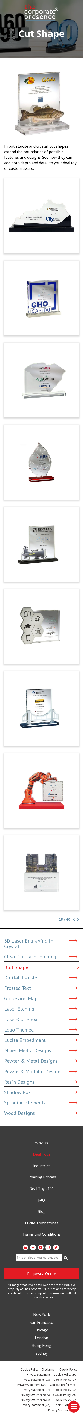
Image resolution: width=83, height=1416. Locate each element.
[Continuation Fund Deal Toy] (41, 298)
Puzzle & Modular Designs (33, 1071)
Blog (42, 1212)
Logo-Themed (19, 1029)
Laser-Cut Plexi (21, 1019)
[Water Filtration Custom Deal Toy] (41, 544)
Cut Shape (17, 967)
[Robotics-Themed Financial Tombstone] (41, 790)
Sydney (42, 1353)
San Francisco (41, 1323)
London (41, 1338)
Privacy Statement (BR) (62, 1410)
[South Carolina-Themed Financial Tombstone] (41, 380)
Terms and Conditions (41, 1234)
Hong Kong (41, 1346)
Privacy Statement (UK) (31, 1385)
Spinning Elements (24, 1102)
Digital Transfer (21, 977)
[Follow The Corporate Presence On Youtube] (41, 1247)
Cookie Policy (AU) (65, 1395)
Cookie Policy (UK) (65, 1380)
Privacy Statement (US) (35, 1390)
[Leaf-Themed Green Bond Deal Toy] (41, 462)
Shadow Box (17, 1092)
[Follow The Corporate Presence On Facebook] (33, 1247)
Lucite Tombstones (41, 1223)
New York (41, 1315)
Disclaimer (49, 1369)
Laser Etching (19, 1008)
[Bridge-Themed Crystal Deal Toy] (41, 708)
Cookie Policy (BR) (65, 1405)
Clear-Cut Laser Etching (30, 956)
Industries (41, 1166)
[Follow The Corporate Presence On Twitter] (56, 1247)
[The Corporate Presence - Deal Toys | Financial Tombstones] (41, 12)
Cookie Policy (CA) (65, 1390)
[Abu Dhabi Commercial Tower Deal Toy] (41, 872)
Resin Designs (19, 1082)
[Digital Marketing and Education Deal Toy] (41, 626)
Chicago (41, 1330)
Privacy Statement (38, 1375)
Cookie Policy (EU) (65, 1375)
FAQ (41, 1200)
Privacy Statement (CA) (35, 1395)
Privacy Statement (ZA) (35, 1405)
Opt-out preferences (63, 1385)
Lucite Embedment (25, 1040)
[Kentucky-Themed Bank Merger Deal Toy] (41, 215)
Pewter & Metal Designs (31, 1061)
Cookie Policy (29, 1369)
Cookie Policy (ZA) (65, 1400)
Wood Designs (19, 1113)
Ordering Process (42, 1177)
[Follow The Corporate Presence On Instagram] (48, 1247)
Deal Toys (41, 1154)
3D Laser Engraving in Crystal (28, 943)
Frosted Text (17, 988)
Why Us (41, 1143)
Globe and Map (21, 998)
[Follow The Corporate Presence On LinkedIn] (25, 1247)
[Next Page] (77, 919)
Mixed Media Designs (27, 1050)
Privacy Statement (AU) (35, 1400)
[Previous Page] (73, 919)
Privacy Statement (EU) (35, 1380)
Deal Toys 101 (41, 1189)
